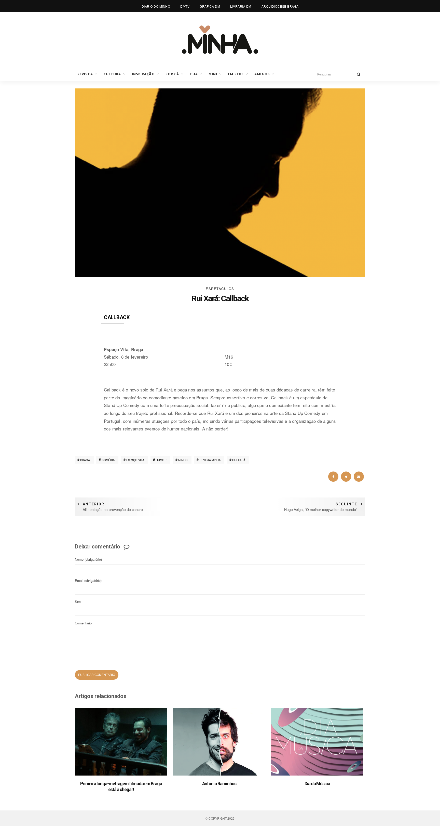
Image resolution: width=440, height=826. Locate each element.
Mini (213, 74)
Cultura (112, 74)
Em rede (236, 74)
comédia (108, 460)
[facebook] (333, 476)
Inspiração (143, 74)
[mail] (359, 476)
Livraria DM (240, 6)
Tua (194, 74)
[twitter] (346, 476)
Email (88, 580)
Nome (88, 559)
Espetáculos (220, 288)
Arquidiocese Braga (280, 6)
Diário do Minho (156, 6)
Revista (85, 74)
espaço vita (135, 460)
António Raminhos (219, 783)
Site (78, 601)
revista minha (210, 460)
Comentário (83, 623)
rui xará (238, 460)
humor (161, 460)
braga (85, 460)
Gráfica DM (210, 6)
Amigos (262, 74)
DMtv (184, 6)
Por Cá (172, 74)
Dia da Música (317, 783)
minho (183, 460)
